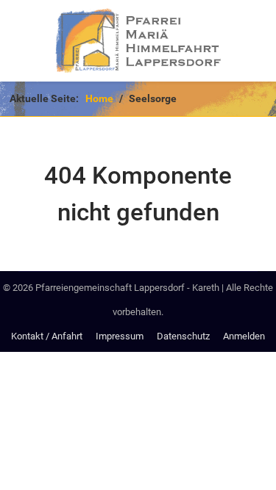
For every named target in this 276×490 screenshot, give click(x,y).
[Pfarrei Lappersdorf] (138, 40)
